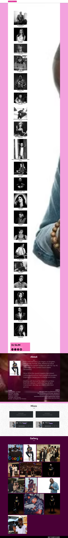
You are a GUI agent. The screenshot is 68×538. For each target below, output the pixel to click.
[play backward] (11, 368)
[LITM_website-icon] (12, 349)
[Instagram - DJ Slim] (18, 349)
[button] (15, 368)
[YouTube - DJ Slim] (21, 349)
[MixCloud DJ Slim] (15, 349)
